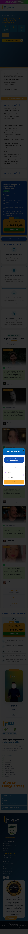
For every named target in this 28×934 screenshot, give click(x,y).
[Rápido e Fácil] (8, 460)
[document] (14, 467)
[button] (23, 449)
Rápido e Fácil (13, 459)
